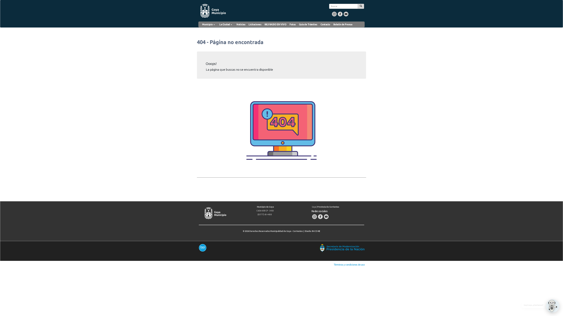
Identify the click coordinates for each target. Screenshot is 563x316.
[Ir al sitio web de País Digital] (238, 247)
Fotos (293, 24)
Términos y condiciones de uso (349, 264)
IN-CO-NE (316, 231)
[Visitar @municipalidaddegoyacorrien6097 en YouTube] (346, 14)
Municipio (207, 24)
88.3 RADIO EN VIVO (275, 24)
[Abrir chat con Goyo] (552, 305)
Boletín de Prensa (342, 24)
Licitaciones (255, 24)
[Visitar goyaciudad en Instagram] (334, 14)
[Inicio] (213, 10)
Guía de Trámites (308, 24)
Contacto (325, 24)
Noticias (240, 24)
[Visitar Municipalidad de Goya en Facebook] (340, 14)
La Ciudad (224, 24)
